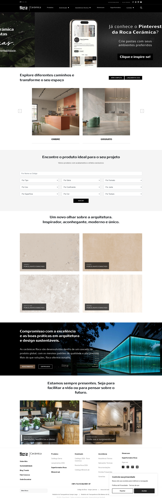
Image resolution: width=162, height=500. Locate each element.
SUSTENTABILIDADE (113, 2)
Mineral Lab (55, 472)
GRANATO (106, 139)
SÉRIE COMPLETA (116, 78)
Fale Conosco (25, 475)
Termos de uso (134, 485)
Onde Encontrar (25, 479)
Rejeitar (122, 491)
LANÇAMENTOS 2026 (133, 78)
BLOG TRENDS (126, 2)
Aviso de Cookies (106, 489)
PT (20, 2)
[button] (9, 39)
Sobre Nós (24, 461)
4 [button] (86, 64)
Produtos (50, 7)
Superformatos (115, 7)
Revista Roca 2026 (81, 465)
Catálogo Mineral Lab (82, 470)
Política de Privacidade (120, 485)
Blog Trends (24, 470)
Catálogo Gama (56, 458)
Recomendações (104, 467)
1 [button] (70, 64)
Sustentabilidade (26, 466)
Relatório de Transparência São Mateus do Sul (95, 494)
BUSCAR (81, 201)
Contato (129, 8)
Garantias (101, 476)
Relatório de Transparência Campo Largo (65, 494)
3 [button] (81, 64)
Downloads (63, 8)
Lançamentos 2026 (58, 463)
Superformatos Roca (59, 467)
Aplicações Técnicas (105, 463)
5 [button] (91, 64)
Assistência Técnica (82, 8)
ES (23, 2)
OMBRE (55, 139)
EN (26, 2)
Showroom (100, 7)
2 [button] (75, 64)
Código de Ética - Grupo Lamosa (87, 489)
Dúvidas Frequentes (105, 472)
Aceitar (144, 491)
